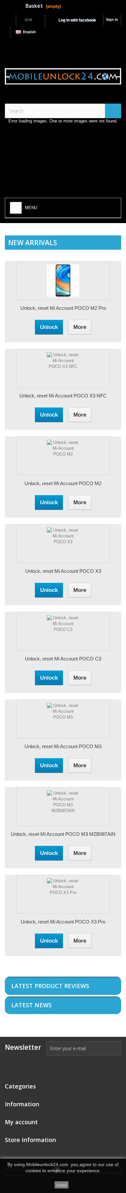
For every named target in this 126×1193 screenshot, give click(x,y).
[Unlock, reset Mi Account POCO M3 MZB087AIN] (63, 806)
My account (21, 1122)
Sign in (112, 19)
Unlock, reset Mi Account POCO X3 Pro (63, 921)
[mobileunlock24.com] (63, 76)
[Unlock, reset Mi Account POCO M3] (63, 719)
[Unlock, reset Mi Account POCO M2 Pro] (63, 280)
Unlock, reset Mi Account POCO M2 (63, 483)
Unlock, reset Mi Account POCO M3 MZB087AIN (63, 834)
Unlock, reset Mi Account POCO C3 (63, 658)
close (61, 1184)
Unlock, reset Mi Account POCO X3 (63, 571)
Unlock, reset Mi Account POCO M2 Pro (63, 308)
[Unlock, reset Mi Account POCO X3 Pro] (63, 894)
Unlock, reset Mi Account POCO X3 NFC (63, 395)
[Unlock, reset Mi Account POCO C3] (63, 631)
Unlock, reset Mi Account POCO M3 (63, 746)
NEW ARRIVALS (32, 242)
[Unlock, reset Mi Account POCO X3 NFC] (63, 368)
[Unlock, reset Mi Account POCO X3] (63, 543)
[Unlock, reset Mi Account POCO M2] (63, 456)
